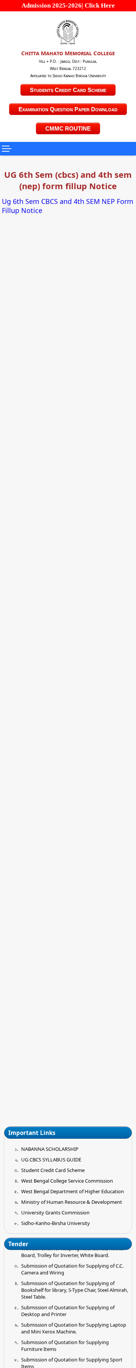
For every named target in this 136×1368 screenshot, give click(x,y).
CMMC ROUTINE (68, 128)
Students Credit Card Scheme (68, 90)
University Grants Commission (55, 1212)
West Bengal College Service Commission (67, 1180)
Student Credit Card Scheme (53, 1170)
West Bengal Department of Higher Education (72, 1191)
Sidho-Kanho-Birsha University (55, 1223)
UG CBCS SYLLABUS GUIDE (51, 1159)
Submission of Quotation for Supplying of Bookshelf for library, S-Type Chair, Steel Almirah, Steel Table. (74, 1286)
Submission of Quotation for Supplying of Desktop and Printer (67, 1307)
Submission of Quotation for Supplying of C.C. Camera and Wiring (72, 1265)
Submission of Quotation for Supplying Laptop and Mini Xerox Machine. (73, 1324)
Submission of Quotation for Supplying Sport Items (71, 1359)
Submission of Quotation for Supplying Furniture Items (65, 1341)
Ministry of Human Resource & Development (71, 1202)
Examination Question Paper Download (68, 109)
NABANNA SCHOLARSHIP (50, 1149)
